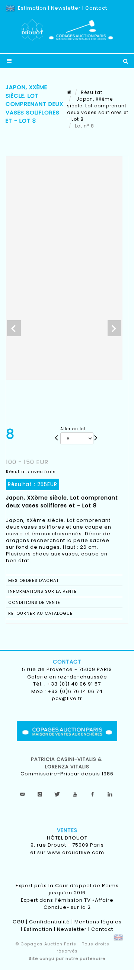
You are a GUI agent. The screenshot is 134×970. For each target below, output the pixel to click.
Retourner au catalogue (40, 613)
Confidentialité (49, 921)
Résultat (91, 92)
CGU (19, 921)
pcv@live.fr (67, 698)
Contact (96, 8)
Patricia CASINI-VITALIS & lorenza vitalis (67, 763)
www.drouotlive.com (75, 852)
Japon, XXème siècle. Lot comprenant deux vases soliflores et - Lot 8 (97, 109)
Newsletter (66, 8)
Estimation (32, 8)
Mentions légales (98, 921)
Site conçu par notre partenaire (67, 958)
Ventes (67, 830)
